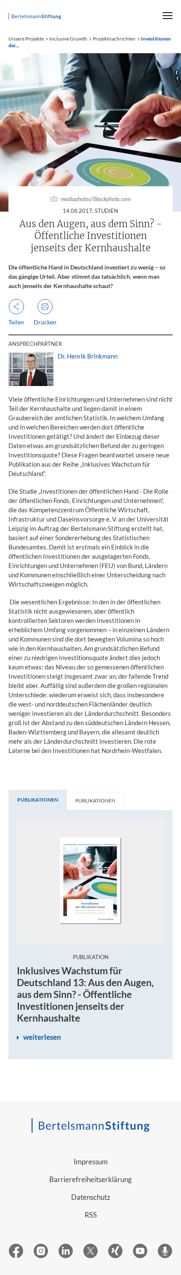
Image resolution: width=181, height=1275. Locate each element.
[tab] (37, 800)
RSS (91, 1214)
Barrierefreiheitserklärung (90, 1179)
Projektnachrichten (114, 38)
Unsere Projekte (26, 38)
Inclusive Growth (68, 38)
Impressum (91, 1161)
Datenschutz (90, 1197)
